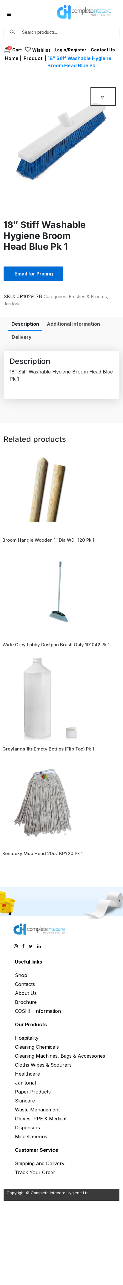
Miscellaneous (31, 1137)
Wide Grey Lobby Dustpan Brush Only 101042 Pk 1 (56, 644)
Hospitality (27, 1038)
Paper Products (33, 1092)
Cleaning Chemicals (37, 1047)
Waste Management (37, 1110)
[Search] (12, 32)
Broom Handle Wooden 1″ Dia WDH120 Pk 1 (48, 540)
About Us (26, 993)
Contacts (25, 984)
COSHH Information (38, 1011)
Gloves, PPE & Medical (40, 1119)
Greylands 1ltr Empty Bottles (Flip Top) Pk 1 (48, 749)
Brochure (26, 1002)
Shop (21, 975)
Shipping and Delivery (39, 1163)
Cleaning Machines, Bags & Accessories (60, 1056)
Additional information (73, 324)
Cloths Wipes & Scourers (43, 1065)
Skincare (25, 1101)
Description (25, 324)
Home (12, 58)
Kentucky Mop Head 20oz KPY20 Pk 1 (42, 853)
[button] (103, 96)
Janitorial (12, 304)
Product (33, 58)
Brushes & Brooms (88, 296)
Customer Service (36, 1150)
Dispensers (27, 1128)
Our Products (31, 1024)
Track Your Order (35, 1172)
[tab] (25, 324)
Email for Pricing (33, 274)
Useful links (28, 962)
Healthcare (27, 1074)
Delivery (22, 337)
